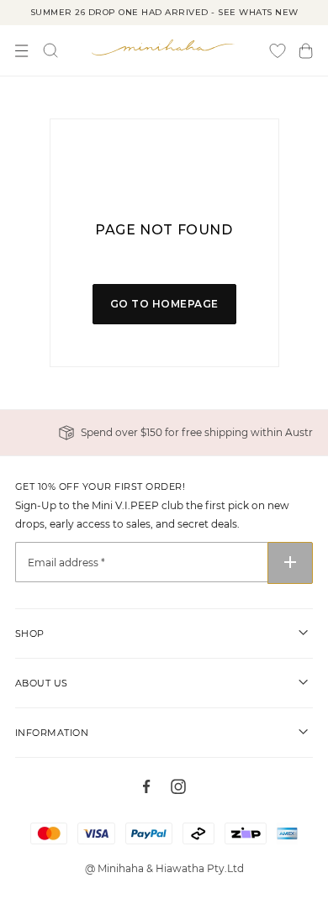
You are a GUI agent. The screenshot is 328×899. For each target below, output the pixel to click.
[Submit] (290, 563)
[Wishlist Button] (277, 51)
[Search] (50, 50)
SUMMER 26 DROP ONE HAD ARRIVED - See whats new (164, 12)
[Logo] (164, 47)
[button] (306, 51)
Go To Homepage (164, 303)
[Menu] (22, 51)
